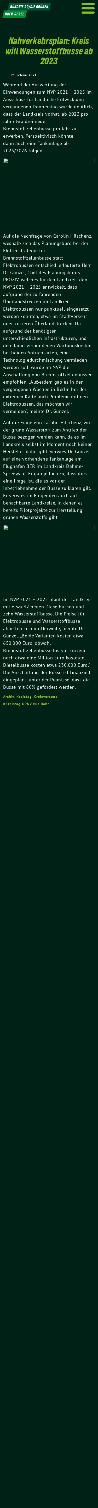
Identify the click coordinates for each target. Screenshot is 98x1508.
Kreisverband (46, 696)
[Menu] (88, 8)
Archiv (8, 696)
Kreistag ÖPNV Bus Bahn (27, 704)
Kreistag (24, 696)
